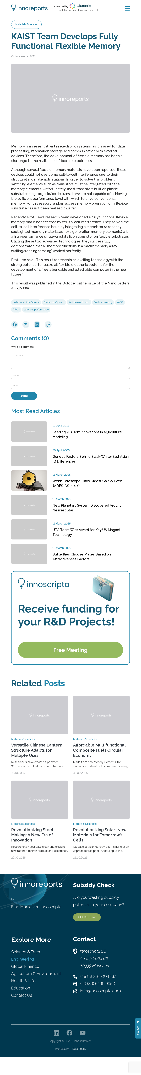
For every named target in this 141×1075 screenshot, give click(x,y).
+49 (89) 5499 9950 (97, 983)
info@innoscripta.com (100, 990)
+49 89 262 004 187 (98, 976)
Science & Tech (25, 951)
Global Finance (25, 966)
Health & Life (23, 980)
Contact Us (21, 995)
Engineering (22, 959)
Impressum (62, 1048)
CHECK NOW (87, 917)
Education (20, 988)
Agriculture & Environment (36, 973)
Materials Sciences (26, 24)
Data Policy (79, 1048)
